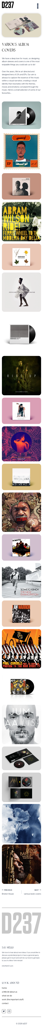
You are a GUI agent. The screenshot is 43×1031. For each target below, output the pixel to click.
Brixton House (8, 892)
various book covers (32, 892)
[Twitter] (4, 1011)
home (4, 988)
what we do (7, 996)
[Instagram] (9, 1011)
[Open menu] (37, 4)
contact (5, 1003)
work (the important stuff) (13, 1000)
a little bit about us (9, 992)
